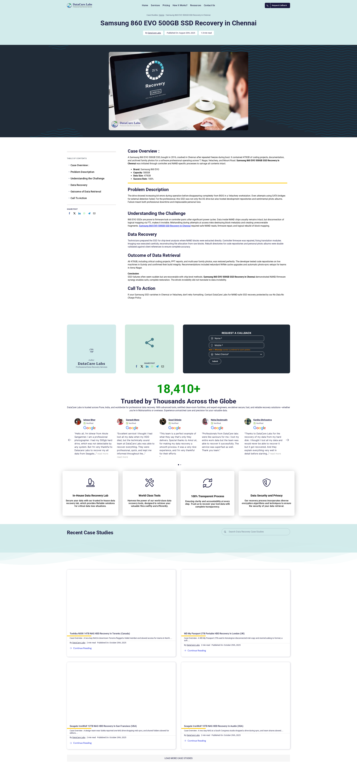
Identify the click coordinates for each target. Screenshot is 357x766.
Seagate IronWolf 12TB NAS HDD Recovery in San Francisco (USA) (103, 609)
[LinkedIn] (79, 213)
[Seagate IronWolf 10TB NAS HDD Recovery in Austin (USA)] (235, 605)
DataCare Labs (154, 33)
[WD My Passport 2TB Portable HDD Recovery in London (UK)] (223, 571)
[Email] (94, 213)
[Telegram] (89, 213)
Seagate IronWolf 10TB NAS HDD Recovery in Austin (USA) (213, 667)
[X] (74, 213)
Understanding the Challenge (88, 178)
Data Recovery (79, 185)
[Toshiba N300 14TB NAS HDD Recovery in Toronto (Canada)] (109, 571)
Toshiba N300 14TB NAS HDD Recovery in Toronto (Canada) (100, 575)
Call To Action (79, 198)
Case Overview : (80, 165)
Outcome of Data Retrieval (86, 191)
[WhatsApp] (84, 213)
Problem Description (82, 171)
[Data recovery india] (88, 5)
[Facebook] (69, 213)
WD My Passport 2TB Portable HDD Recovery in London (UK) (214, 575)
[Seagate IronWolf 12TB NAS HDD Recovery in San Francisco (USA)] (109, 605)
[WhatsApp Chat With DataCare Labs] (115, 742)
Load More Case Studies (179, 697)
